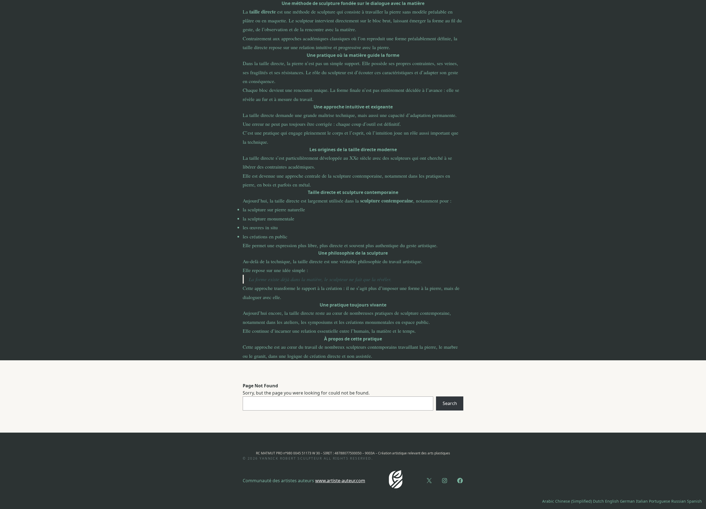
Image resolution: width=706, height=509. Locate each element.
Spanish (694, 501)
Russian (678, 501)
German (627, 501)
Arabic (548, 501)
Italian (642, 501)
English (612, 501)
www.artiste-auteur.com (340, 481)
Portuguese (659, 501)
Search (450, 403)
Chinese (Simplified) (573, 501)
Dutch (598, 501)
